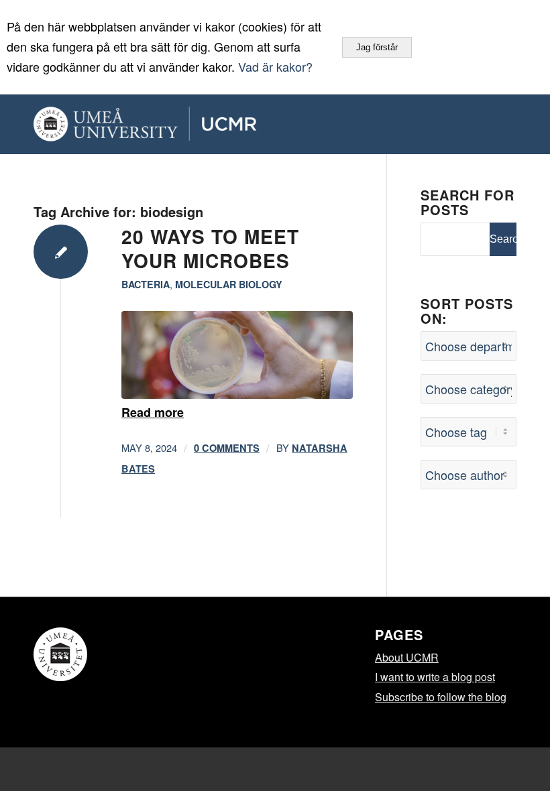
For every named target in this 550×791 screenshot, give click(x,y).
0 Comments (227, 447)
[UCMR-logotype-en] (190, 124)
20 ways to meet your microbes (210, 248)
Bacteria (145, 284)
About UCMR (407, 657)
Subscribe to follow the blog (440, 697)
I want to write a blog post (435, 676)
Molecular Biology (228, 284)
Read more (152, 412)
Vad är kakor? (275, 66)
